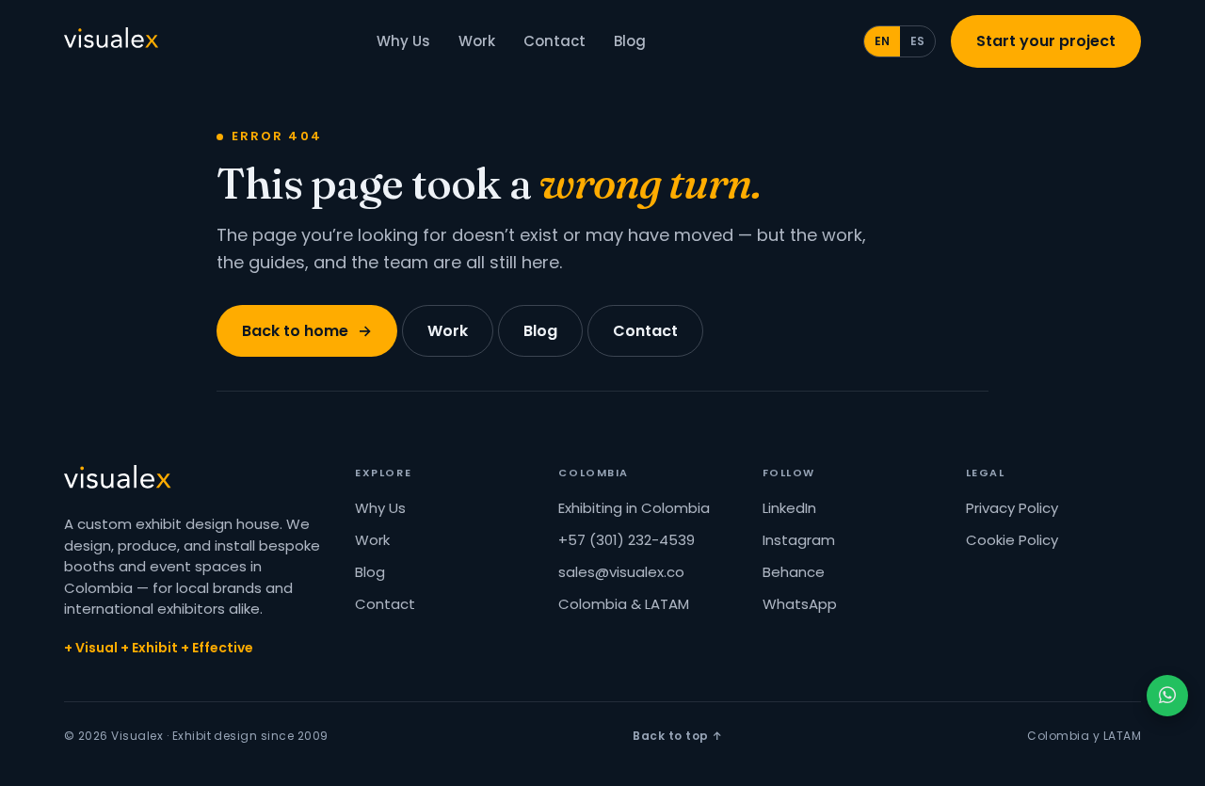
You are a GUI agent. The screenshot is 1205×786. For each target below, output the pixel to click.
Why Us (403, 41)
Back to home (307, 331)
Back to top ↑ (677, 736)
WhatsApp (800, 604)
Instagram (799, 540)
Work (476, 41)
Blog (630, 41)
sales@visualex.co (621, 572)
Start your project (1046, 41)
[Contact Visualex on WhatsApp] (1167, 695)
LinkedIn (789, 508)
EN (882, 41)
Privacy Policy (1012, 508)
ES (917, 41)
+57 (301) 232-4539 (626, 540)
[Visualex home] (111, 41)
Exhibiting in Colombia (634, 508)
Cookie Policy (1012, 540)
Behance (794, 572)
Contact (554, 41)
